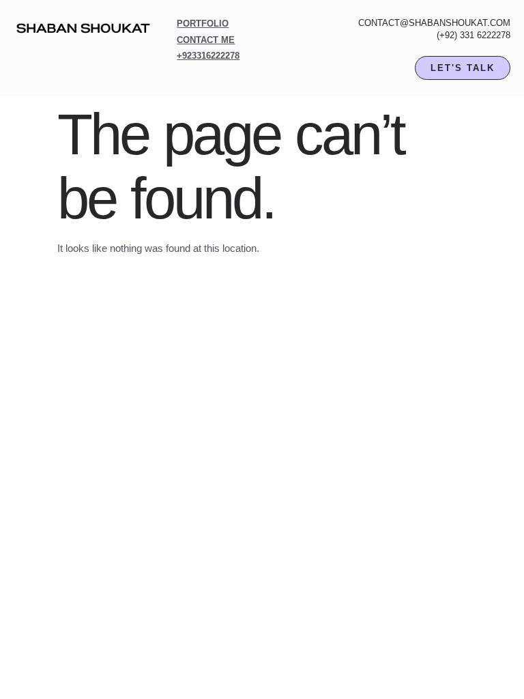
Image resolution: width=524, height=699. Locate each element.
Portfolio (203, 23)
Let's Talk (463, 68)
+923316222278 (208, 56)
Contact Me (206, 40)
